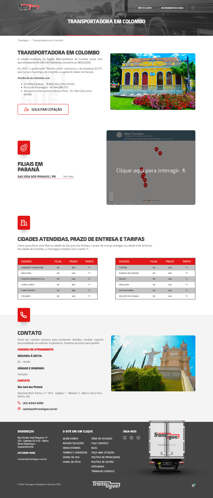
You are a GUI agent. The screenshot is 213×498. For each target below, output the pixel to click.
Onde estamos (71, 447)
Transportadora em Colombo (48, 40)
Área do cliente (145, 8)
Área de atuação (101, 438)
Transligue (23, 40)
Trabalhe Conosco (102, 471)
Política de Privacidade (105, 457)
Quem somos (70, 438)
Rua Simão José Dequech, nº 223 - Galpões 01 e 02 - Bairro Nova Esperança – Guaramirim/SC (33, 442)
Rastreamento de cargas (172, 8)
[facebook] (124, 438)
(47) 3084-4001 (26, 452)
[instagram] (131, 438)
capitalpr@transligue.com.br (40, 409)
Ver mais (68, 176)
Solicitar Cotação (46, 109)
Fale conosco (99, 443)
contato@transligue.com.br (32, 459)
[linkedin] (138, 438)
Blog (94, 447)
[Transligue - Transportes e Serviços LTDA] (29, 8)
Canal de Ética (72, 461)
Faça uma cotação (102, 452)
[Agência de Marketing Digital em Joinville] (193, 486)
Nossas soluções (73, 443)
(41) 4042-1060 (33, 403)
